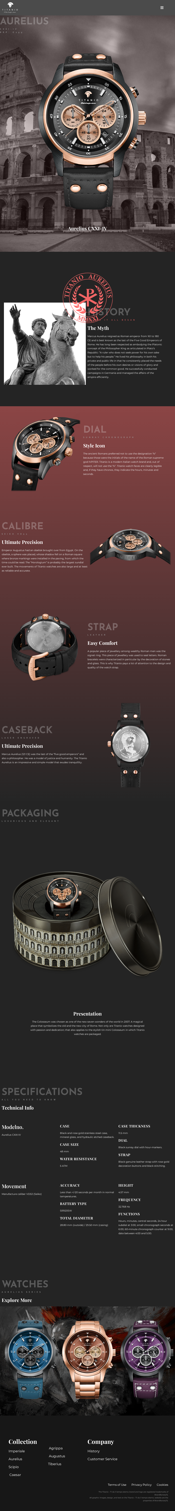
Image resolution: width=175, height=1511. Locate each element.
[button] (5, 1358)
